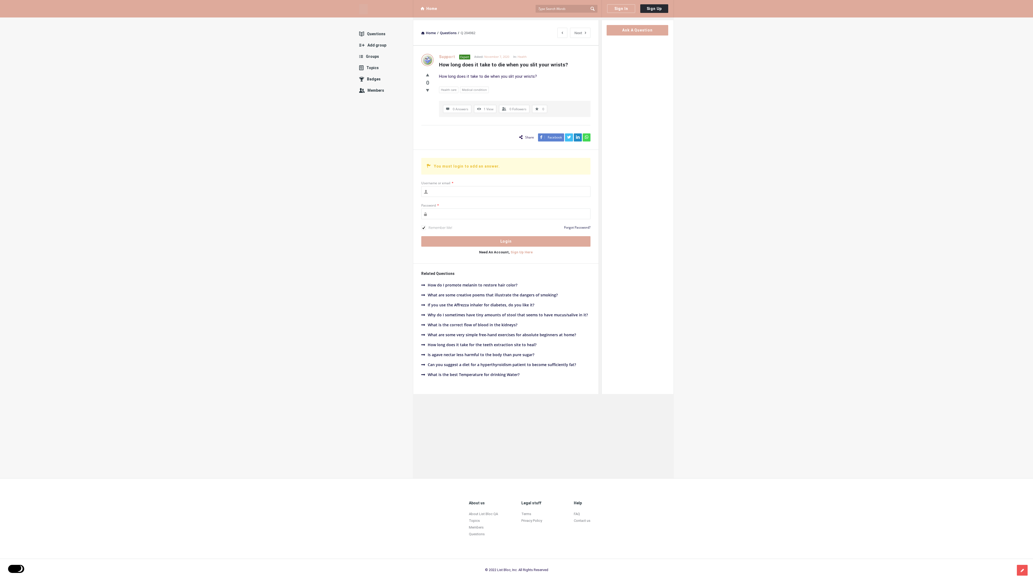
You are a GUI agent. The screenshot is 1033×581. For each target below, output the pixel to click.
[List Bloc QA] (386, 8)
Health (522, 57)
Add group (376, 45)
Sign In (621, 8)
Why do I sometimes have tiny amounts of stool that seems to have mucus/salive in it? (508, 314)
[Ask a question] (1022, 570)
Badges (374, 79)
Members (375, 90)
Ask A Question (637, 30)
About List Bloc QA (483, 514)
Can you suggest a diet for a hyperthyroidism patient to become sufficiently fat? (502, 364)
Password (430, 205)
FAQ (577, 514)
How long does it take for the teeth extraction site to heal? (482, 344)
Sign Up (654, 8)
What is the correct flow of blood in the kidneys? (472, 324)
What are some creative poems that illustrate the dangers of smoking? (493, 294)
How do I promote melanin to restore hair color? (472, 285)
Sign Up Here (522, 252)
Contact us (582, 521)
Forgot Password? (577, 227)
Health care (449, 90)
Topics (372, 68)
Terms (526, 514)
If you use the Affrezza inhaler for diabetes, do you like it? (481, 304)
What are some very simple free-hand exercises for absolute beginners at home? (502, 334)
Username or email (437, 183)
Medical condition (474, 90)
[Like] (427, 75)
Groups (372, 56)
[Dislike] (427, 90)
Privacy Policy (531, 521)
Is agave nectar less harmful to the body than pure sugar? (481, 354)
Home (431, 8)
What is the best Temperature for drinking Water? (473, 374)
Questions (376, 34)
